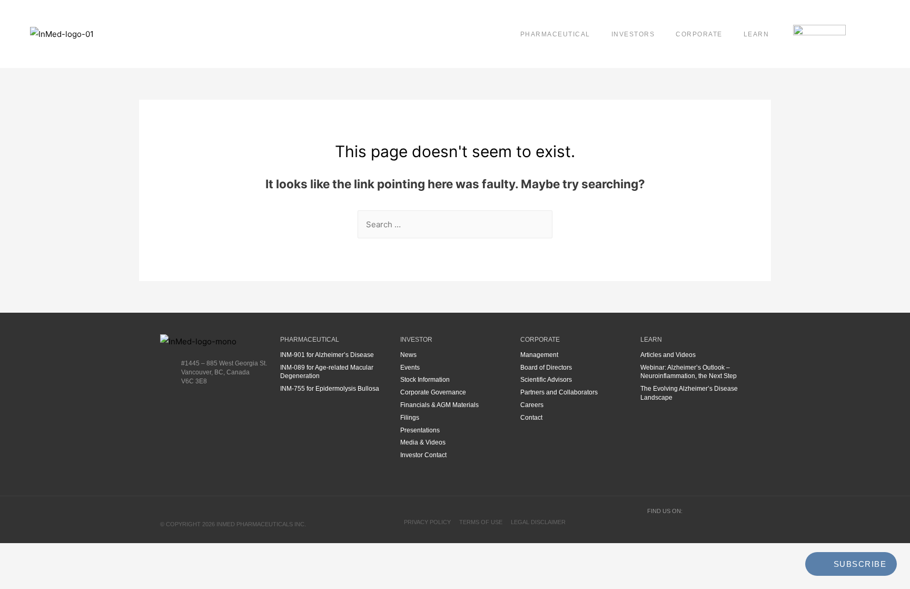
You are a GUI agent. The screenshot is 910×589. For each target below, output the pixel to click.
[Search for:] (455, 224)
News (408, 355)
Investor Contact (423, 455)
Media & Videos (423, 442)
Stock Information (425, 379)
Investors (633, 34)
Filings (409, 417)
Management (539, 355)
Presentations (420, 430)
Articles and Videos (668, 355)
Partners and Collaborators (559, 392)
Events (410, 367)
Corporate (699, 34)
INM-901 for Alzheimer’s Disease (327, 355)
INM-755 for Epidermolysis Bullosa (329, 388)
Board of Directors (546, 367)
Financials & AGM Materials (439, 405)
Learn (756, 34)
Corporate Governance (433, 392)
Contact (531, 417)
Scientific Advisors (546, 379)
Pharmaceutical (555, 34)
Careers (531, 405)
